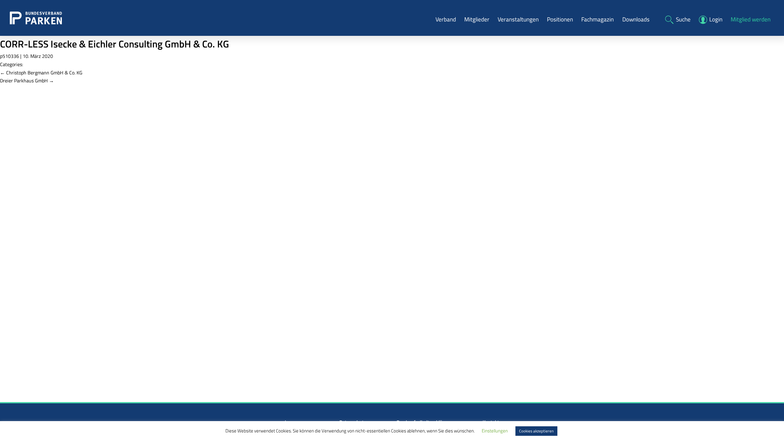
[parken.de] (36, 17)
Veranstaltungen (518, 19)
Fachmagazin (597, 19)
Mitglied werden (751, 19)
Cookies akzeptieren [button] (536, 431)
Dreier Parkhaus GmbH (27, 80)
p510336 (9, 56)
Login (715, 19)
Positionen (560, 19)
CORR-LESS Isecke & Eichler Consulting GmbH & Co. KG (114, 43)
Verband (445, 19)
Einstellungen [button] (495, 430)
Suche (683, 19)
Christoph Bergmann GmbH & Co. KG (41, 72)
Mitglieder (476, 19)
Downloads (636, 19)
